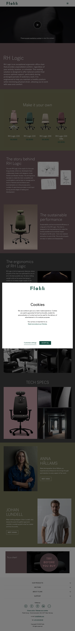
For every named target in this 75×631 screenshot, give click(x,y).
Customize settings (30, 343)
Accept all (45, 343)
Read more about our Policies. (37, 324)
